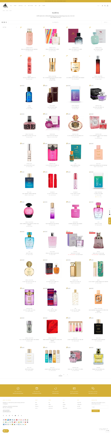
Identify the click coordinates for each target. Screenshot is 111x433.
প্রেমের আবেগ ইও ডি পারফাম (75, 253)
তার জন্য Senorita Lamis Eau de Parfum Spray (98, 136)
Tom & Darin (52, 251)
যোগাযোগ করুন (50, 408)
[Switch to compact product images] (6, 22)
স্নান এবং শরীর (30, 5)
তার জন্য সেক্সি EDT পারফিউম (52, 310)
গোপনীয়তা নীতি (79, 404)
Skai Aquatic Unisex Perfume (29, 193)
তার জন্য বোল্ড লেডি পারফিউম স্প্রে (98, 107)
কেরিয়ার (50, 404)
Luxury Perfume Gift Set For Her (75, 339)
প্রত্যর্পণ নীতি (79, 402)
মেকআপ (15, 5)
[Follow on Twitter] (6, 415)
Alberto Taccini (29, 47)
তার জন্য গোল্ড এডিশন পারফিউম (75, 310)
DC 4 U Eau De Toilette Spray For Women (29, 339)
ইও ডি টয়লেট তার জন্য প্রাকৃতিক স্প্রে (52, 281)
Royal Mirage (52, 105)
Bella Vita (98, 163)
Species (98, 251)
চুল (25, 5)
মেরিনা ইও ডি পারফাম (29, 253)
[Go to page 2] (67, 374)
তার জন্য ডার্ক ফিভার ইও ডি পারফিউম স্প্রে (52, 165)
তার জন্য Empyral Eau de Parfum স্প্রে (75, 135)
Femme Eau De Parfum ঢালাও (98, 369)
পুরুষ (39, 5)
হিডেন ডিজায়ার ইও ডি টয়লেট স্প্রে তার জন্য (29, 135)
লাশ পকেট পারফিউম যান (75, 107)
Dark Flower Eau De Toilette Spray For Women (29, 224)
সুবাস (35, 5)
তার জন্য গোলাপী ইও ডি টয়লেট (75, 193)
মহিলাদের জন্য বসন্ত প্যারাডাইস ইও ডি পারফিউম (75, 369)
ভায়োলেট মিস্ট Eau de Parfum (52, 135)
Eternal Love (75, 280)
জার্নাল (36, 402)
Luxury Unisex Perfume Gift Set (52, 369)
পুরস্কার (36, 404)
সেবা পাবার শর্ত (79, 408)
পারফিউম (10, 10)
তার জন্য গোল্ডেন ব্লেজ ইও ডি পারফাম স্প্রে (29, 281)
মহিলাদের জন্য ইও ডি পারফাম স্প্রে (75, 281)
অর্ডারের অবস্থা (65, 408)
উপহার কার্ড (36, 406)
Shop (7, 10)
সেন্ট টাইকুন (29, 107)
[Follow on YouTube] (15, 415)
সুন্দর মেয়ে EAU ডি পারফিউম (98, 49)
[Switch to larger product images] (2, 22)
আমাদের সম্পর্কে (51, 406)
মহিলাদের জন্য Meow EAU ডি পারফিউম (52, 49)
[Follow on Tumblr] (21, 415)
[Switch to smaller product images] (4, 22)
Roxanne (75, 251)
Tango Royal (52, 280)
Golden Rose (52, 134)
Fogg (29, 105)
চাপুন (49, 402)
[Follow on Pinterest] (12, 415)
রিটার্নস (64, 406)
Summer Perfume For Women (75, 223)
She (52, 308)
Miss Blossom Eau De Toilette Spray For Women (98, 311)
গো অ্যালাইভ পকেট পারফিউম (98, 193)
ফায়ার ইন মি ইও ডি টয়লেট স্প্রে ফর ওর (98, 77)
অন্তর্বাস (44, 5)
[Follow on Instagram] (9, 415)
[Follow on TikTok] (18, 415)
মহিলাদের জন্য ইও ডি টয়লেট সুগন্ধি (98, 253)
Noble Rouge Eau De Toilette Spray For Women (52, 340)
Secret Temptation (75, 105)
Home (4, 10)
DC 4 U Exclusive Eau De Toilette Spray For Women (52, 78)
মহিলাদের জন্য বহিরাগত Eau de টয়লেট (52, 253)
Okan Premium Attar (75, 165)
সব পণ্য (36, 408)
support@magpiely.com (7, 411)
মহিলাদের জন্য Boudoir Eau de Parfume (29, 49)
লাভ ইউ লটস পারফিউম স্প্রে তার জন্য (29, 310)
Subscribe (95, 410)
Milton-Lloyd (29, 163)
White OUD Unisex (29, 369)
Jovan (98, 280)
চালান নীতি (78, 406)
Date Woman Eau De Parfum (52, 223)
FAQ (63, 402)
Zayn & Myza (75, 222)
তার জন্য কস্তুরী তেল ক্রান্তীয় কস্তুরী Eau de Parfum (98, 281)
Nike (75, 308)
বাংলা (98, 5)
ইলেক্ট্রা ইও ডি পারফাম (98, 223)
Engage (29, 76)
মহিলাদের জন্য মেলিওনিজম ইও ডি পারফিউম (75, 49)
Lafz (75, 163)
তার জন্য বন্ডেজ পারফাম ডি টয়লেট (29, 165)
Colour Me (52, 192)
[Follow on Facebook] (3, 415)
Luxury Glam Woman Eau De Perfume (98, 165)
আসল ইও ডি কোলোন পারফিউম (52, 107)
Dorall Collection (52, 76)
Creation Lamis (98, 105)
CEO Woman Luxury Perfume (98, 339)
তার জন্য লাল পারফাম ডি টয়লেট (52, 193)
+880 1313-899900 (6, 410)
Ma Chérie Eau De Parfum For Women (75, 77)
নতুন (11, 5)
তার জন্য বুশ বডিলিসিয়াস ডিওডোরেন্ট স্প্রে (29, 77)
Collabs (64, 404)
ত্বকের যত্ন (20, 5)
